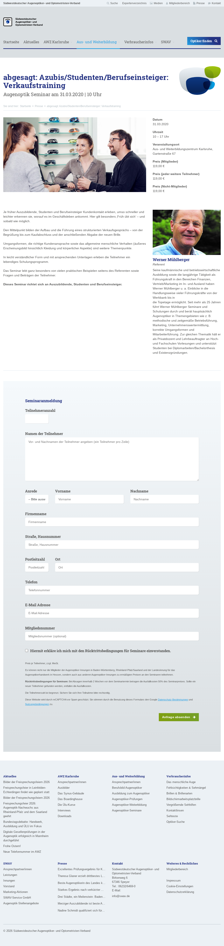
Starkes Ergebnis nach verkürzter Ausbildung (82, 889)
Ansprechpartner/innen (72, 782)
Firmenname (35, 513)
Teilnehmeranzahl (37, 410)
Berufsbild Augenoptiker (127, 787)
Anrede (31, 491)
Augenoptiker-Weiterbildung (129, 804)
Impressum (173, 880)
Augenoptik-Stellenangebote (21, 903)
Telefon (31, 582)
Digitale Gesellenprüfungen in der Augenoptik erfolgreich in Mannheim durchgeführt (26, 836)
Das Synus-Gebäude (71, 793)
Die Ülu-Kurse (66, 804)
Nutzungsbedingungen (37, 704)
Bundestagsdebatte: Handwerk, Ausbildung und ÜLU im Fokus (23, 824)
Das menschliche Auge (181, 782)
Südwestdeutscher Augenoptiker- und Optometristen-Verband (41, 3)
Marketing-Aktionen (15, 892)
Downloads (65, 816)
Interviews (64, 810)
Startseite (11, 42)
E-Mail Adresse (37, 605)
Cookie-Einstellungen (179, 886)
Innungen (9, 880)
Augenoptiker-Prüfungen (127, 799)
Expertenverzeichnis (134, 3)
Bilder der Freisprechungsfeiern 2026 (26, 782)
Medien (158, 3)
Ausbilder (64, 787)
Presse (200, 3)
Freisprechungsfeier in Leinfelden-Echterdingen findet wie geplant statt (26, 790)
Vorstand (8, 886)
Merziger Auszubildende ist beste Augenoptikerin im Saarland (82, 903)
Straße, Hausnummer (43, 536)
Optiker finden (201, 41)
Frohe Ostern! (12, 846)
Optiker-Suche (175, 821)
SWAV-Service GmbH (17, 897)
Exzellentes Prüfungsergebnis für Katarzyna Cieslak (82, 869)
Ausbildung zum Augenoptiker (131, 793)
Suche (114, 3)
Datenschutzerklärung (180, 892)
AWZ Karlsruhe (56, 42)
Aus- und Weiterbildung (97, 42)
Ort (57, 559)
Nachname (139, 491)
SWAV (166, 42)
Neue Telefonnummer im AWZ (22, 851)
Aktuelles (31, 42)
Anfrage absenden (176, 717)
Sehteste (172, 816)
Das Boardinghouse (70, 799)
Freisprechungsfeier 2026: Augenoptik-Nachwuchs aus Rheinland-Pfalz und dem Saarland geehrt (25, 810)
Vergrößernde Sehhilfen (181, 804)
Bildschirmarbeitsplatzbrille (183, 799)
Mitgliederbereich (179, 3)
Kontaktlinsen (175, 810)
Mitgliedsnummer (40, 628)
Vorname (62, 491)
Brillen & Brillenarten (179, 793)
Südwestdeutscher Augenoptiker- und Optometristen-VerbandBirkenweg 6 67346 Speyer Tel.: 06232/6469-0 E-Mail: (135, 880)
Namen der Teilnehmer (44, 433)
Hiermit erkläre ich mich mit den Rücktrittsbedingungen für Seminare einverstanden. (100, 650)
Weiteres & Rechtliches (182, 863)
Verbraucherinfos (138, 42)
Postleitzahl (35, 559)
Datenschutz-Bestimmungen (173, 699)
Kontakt (216, 3)
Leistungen (10, 875)
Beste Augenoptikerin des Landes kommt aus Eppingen (82, 883)
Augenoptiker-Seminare (127, 810)
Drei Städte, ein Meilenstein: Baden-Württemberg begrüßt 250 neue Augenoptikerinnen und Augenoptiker (82, 896)
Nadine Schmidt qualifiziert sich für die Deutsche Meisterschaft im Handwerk (82, 910)
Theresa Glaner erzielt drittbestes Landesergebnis (82, 876)
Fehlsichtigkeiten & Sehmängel (186, 787)
